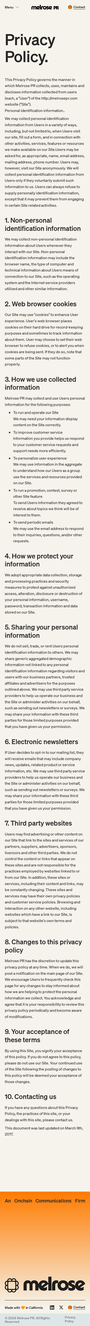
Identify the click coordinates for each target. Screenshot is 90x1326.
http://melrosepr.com (59, 98)
